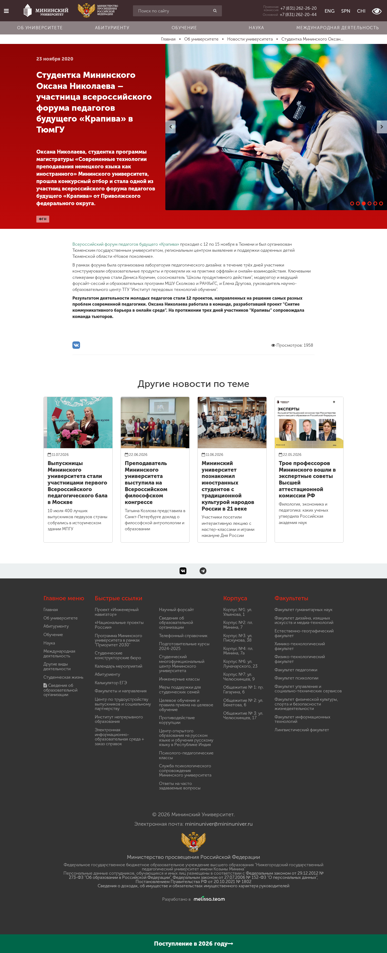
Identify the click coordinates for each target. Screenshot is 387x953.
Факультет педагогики (296, 669)
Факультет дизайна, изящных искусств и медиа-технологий (304, 620)
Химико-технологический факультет (300, 646)
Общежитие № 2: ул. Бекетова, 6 (243, 703)
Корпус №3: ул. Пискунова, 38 (237, 638)
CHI (361, 11)
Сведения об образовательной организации (60, 690)
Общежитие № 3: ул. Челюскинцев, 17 (243, 715)
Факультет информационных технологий (302, 719)
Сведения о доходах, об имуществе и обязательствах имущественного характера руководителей (193, 885)
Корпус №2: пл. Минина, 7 (238, 625)
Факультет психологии (296, 677)
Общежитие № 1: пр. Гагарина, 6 (243, 689)
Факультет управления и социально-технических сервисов (308, 689)
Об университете (40, 27)
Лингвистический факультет (302, 729)
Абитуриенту (112, 27)
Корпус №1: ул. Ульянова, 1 (237, 612)
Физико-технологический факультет (300, 659)
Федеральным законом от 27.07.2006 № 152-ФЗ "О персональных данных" (245, 877)
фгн (43, 219)
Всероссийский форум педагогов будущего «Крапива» (126, 244)
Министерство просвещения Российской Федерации (193, 857)
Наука (256, 27)
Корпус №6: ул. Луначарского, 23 (240, 664)
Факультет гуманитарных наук (304, 609)
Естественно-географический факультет (304, 633)
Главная (50, 609)
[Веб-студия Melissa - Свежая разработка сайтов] (208, 899)
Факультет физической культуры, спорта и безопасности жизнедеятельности (306, 704)
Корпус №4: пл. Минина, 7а (238, 651)
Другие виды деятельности (57, 666)
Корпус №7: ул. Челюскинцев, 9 (239, 677)
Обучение (184, 27)
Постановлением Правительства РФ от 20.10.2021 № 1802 (193, 881)
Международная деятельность (337, 27)
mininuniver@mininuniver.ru (219, 824)
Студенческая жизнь (63, 677)
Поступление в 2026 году (190, 943)
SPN (345, 11)
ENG (330, 11)
